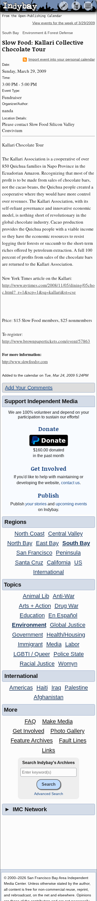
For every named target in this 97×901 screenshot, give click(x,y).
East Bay (47, 543)
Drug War (66, 606)
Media (54, 644)
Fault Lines (72, 740)
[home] (48, 6)
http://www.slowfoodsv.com (25, 361)
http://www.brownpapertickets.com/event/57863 (46, 341)
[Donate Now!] (48, 440)
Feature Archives (32, 740)
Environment (29, 625)
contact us (70, 483)
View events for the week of (63, 23)
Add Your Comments (29, 388)
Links (48, 750)
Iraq (56, 687)
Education (32, 615)
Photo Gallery (67, 731)
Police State (69, 654)
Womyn (67, 663)
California (59, 562)
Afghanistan (48, 697)
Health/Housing (66, 634)
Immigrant (30, 644)
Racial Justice (37, 663)
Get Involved (28, 731)
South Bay (10, 33)
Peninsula (68, 552)
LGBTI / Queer (31, 654)
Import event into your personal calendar (61, 59)
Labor (72, 644)
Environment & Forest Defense (48, 33)
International (48, 572)
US (78, 562)
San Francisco (34, 552)
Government (27, 634)
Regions (15, 522)
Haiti (42, 687)
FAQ (30, 721)
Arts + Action (35, 606)
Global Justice (67, 625)
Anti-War (63, 596)
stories (36, 504)
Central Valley (65, 533)
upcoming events (71, 504)
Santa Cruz (29, 562)
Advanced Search (48, 794)
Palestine (76, 687)
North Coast (29, 533)
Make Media (57, 721)
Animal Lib (36, 596)
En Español (62, 615)
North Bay (19, 543)
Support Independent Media (41, 401)
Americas (21, 687)
